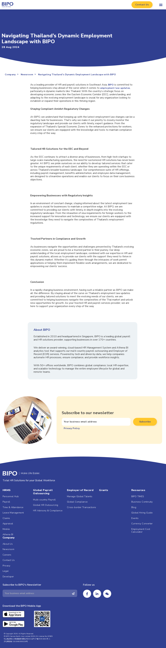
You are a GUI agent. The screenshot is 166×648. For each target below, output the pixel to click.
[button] (142, 4)
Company (9, 537)
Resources (138, 490)
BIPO (111, 84)
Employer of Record (80, 490)
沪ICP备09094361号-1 (41, 639)
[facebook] (87, 594)
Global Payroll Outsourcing (43, 491)
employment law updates (115, 88)
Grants (103, 490)
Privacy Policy (72, 428)
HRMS (7, 490)
